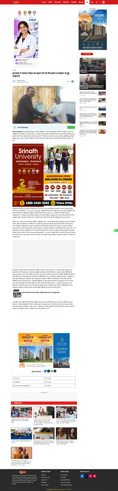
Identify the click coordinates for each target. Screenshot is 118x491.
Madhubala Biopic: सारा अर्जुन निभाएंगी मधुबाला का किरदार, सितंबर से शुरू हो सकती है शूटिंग (65, 442)
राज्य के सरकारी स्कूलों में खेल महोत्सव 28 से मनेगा (21, 441)
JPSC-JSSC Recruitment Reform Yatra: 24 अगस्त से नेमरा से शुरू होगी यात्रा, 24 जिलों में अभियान (66, 421)
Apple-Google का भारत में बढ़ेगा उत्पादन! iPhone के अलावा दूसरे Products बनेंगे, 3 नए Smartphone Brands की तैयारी (43, 422)
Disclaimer (44, 482)
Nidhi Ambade (21, 80)
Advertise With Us (65, 480)
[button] (100, 2)
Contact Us (44, 480)
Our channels (64, 475)
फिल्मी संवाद (66, 2)
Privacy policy (45, 485)
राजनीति (50, 2)
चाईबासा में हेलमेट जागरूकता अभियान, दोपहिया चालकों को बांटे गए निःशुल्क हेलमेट (41, 292)
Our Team (63, 477)
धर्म (96, 2)
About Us (43, 475)
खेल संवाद (81, 2)
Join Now (48, 378)
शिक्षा (87, 2)
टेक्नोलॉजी (73, 2)
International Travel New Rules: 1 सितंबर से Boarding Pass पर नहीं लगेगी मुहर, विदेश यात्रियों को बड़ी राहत (44, 442)
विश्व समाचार (58, 2)
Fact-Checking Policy (66, 485)
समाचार (44, 2)
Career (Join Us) (45, 477)
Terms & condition (65, 482)
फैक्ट (92, 2)
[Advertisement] (44, 250)
